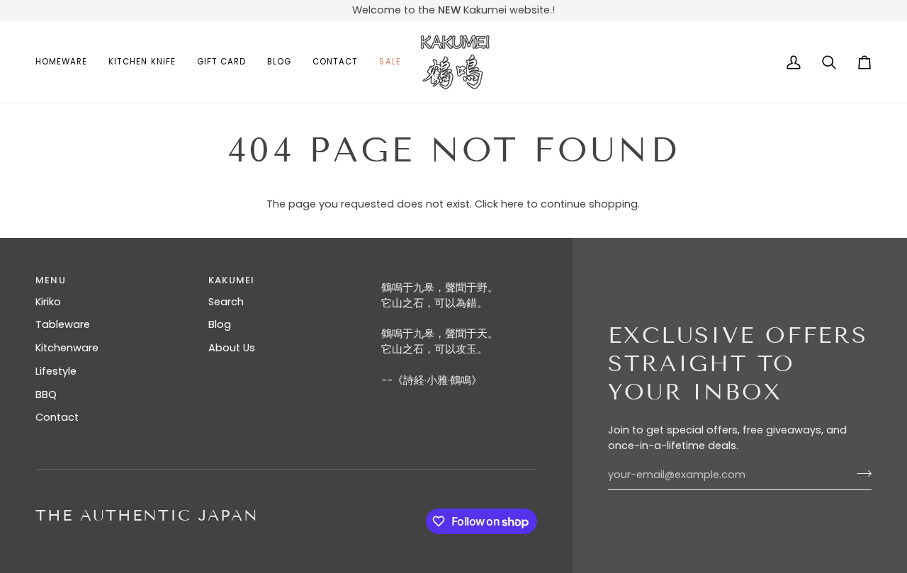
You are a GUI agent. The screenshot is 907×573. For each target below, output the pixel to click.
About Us (231, 348)
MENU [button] (50, 280)
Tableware (62, 324)
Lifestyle (56, 371)
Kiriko (48, 302)
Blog (219, 324)
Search (226, 302)
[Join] (860, 473)
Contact (57, 417)
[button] (66, 62)
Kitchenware (66, 348)
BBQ (46, 394)
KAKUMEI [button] (231, 280)
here (512, 204)
